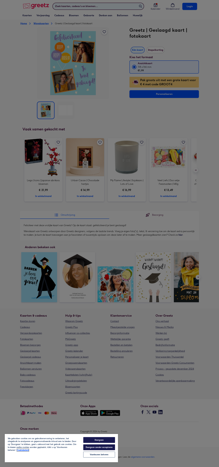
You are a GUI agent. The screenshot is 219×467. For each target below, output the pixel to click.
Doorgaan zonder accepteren (99, 447)
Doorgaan (99, 440)
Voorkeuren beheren (99, 454)
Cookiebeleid (23, 450)
